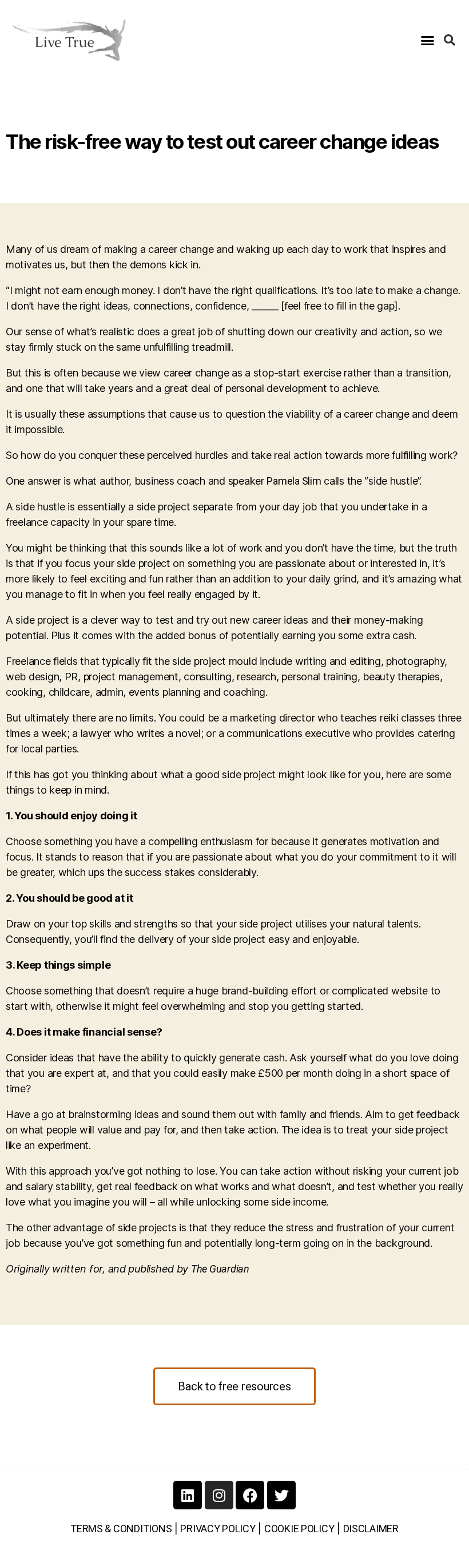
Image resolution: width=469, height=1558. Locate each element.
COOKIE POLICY (299, 1529)
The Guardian (220, 1269)
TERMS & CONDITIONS (121, 1529)
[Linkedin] (187, 1495)
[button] (427, 40)
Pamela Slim (294, 481)
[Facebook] (250, 1495)
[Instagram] (219, 1495)
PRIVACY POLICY (217, 1529)
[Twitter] (281, 1495)
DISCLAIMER (371, 1529)
